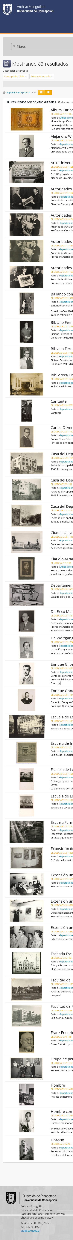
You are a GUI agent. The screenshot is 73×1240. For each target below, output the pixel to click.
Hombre (58, 1085)
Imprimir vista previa (18, 92)
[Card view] (41, 92)
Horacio (57, 1139)
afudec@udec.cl (30, 1230)
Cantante (59, 401)
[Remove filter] (26, 76)
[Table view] (48, 92)
